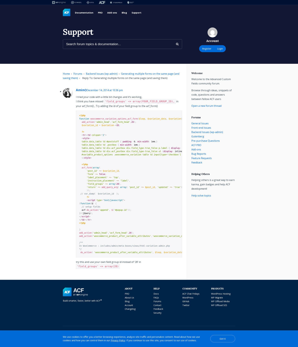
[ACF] (102, 2)
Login (220, 48)
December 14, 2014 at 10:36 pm (105, 90)
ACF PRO (196, 145)
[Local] (90, 2)
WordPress (187, 297)
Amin (80, 90)
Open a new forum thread (206, 106)
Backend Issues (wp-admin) (101, 73)
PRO (100, 12)
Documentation (84, 12)
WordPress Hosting (220, 293)
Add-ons (112, 12)
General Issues (200, 123)
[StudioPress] (116, 2)
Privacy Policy (118, 340)
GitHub (185, 301)
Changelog (130, 308)
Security (157, 312)
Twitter (186, 305)
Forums (77, 73)
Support (136, 12)
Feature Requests (201, 158)
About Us (129, 297)
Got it (223, 338)
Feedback (196, 162)
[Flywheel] (76, 2)
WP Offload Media (220, 301)
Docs (156, 293)
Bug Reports (198, 153)
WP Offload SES (219, 305)
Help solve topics (201, 195)
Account (129, 305)
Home (66, 73)
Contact (157, 305)
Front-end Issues (201, 127)
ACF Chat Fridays (190, 293)
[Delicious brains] (131, 2)
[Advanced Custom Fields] (67, 12)
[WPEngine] (59, 2)
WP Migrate (217, 297)
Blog (124, 12)
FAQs (156, 297)
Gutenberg (197, 136)
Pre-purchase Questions (205, 140)
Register (206, 48)
